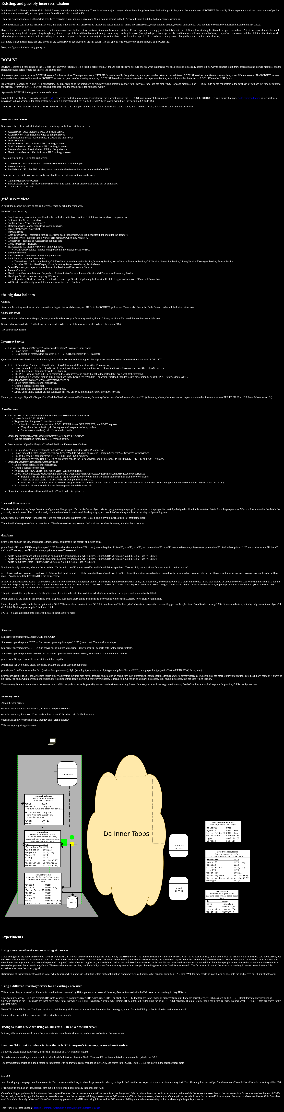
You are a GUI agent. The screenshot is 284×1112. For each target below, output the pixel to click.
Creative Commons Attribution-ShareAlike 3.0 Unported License (66, 1107)
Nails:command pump (248, 98)
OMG (51, 98)
